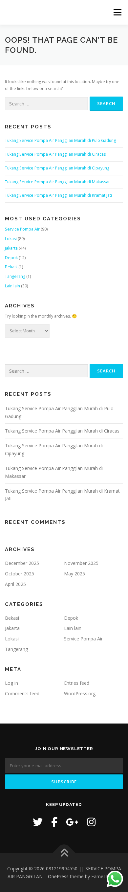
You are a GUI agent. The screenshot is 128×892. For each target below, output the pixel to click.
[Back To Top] (64, 853)
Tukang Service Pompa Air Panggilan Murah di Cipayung (57, 168)
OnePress (58, 876)
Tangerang (15, 276)
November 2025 (81, 563)
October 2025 (19, 573)
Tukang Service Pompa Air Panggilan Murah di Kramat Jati (58, 195)
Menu (117, 12)
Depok (11, 257)
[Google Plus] (72, 822)
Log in (11, 683)
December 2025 (22, 563)
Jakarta (11, 248)
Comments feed (22, 693)
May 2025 (74, 573)
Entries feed (76, 683)
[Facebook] (54, 822)
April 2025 (15, 584)
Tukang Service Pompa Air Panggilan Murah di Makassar (57, 182)
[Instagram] (91, 822)
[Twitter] (38, 822)
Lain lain (12, 286)
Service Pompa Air (22, 229)
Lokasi (11, 238)
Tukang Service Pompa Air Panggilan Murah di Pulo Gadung (60, 140)
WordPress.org (80, 693)
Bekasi (11, 267)
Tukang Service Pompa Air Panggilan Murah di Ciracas (55, 154)
